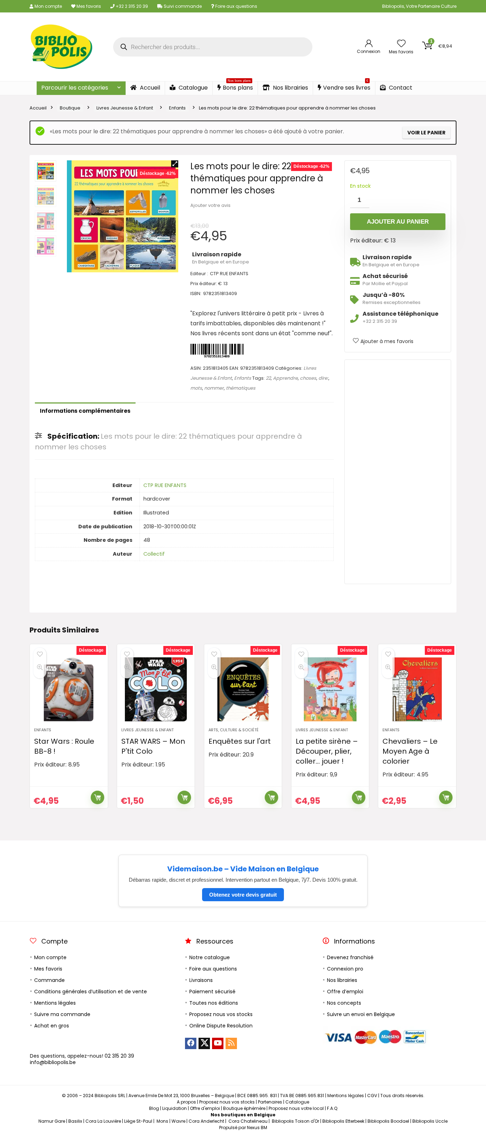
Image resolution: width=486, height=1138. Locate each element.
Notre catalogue (209, 957)
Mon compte (47, 6)
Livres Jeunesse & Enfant (124, 108)
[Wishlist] (401, 44)
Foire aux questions (235, 6)
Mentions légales (55, 1002)
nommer (214, 388)
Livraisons (201, 980)
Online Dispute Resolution (221, 1025)
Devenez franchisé (350, 957)
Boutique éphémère (244, 1108)
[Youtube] (217, 1043)
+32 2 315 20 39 (131, 6)
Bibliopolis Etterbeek (343, 1121)
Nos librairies (289, 88)
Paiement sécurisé (212, 991)
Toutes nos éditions (213, 1002)
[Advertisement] (397, 471)
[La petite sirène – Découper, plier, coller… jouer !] (330, 689)
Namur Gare (51, 1121)
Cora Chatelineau (248, 1121)
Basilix (75, 1121)
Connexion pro (345, 968)
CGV (372, 1095)
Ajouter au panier (398, 221)
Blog (154, 1108)
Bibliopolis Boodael (388, 1121)
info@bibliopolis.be (53, 1062)
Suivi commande (182, 6)
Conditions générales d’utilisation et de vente (90, 991)
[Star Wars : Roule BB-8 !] (68, 689)
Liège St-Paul (138, 1121)
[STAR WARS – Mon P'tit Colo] (155, 689)
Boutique (70, 108)
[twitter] (204, 1043)
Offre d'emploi (205, 1108)
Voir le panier (426, 132)
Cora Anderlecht (206, 1121)
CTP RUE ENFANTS (164, 485)
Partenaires (270, 1102)
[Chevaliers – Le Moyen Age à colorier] (416, 689)
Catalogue (192, 88)
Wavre (178, 1121)
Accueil (149, 88)
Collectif (154, 553)
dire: (323, 378)
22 (268, 378)
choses (308, 378)
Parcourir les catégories (74, 88)
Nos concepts (344, 1002)
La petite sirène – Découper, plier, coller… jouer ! (327, 751)
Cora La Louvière (103, 1121)
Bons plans (238, 86)
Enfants (177, 108)
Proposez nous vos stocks (221, 1014)
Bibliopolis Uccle (430, 1121)
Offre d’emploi (345, 991)
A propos (186, 1102)
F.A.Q (332, 1108)
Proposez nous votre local (296, 1108)
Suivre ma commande (62, 1014)
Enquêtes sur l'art (239, 741)
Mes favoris (88, 6)
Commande (49, 980)
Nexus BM (257, 1127)
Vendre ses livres (346, 86)
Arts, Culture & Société (233, 730)
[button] (174, 163)
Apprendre (285, 378)
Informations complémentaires (85, 411)
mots (196, 388)
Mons (162, 1121)
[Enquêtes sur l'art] (243, 689)
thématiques (240, 388)
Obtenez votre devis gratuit (243, 895)
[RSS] (231, 1043)
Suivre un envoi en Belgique (361, 1014)
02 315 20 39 (119, 1055)
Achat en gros (51, 1025)
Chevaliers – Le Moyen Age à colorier (410, 751)
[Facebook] (190, 1043)
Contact (399, 88)
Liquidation (174, 1108)
